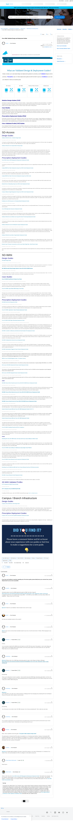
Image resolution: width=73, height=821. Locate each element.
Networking (23, 28)
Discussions (59, 58)
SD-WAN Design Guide (6, 260)
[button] (5, 53)
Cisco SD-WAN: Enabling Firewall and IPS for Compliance (13, 427)
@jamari (3, 630)
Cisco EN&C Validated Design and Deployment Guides (14, 38)
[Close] (30, 816)
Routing (33, 558)
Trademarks (43, 816)
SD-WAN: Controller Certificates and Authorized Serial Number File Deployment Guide (18, 330)
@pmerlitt (4, 607)
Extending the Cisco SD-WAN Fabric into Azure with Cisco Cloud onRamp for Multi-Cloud (20, 438)
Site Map (48, 816)
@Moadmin (4, 660)
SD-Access (46, 558)
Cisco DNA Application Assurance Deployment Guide (12, 208)
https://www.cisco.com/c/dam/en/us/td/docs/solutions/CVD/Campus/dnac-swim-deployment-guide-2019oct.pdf (25, 593)
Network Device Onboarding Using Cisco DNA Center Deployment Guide (16, 183)
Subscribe (65, 29)
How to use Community (61, 45)
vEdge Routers (5, 560)
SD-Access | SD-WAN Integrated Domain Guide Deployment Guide (14, 372)
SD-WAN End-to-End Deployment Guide (9, 302)
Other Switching (27, 558)
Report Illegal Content (55, 816)
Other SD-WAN (20, 558)
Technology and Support (14, 28)
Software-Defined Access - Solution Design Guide (11, 137)
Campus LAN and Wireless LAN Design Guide (11, 503)
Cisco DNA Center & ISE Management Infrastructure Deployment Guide (15, 160)
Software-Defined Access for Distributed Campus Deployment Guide (15, 224)
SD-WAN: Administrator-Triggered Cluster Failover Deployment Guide (15, 349)
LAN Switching (13, 558)
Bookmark (59, 29)
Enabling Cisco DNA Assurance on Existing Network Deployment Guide (15, 201)
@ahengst (4, 751)
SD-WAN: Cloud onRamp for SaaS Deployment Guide (12, 475)
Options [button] (70, 29)
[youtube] (59, 812)
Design (6, 92)
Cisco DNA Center (6, 558)
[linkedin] (55, 812)
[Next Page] (28, 801)
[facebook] (47, 812)
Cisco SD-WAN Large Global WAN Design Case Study (13, 288)
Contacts (8, 811)
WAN (10, 560)
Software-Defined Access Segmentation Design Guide (12, 145)
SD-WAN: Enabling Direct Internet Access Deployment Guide (13, 340)
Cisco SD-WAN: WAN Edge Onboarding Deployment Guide (13, 320)
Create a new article (60, 17)
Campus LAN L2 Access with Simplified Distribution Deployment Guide (15, 515)
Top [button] (3, 808)
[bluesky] (67, 812)
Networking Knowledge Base (32, 28)
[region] (15, 818)
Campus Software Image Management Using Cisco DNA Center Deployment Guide (17, 191)
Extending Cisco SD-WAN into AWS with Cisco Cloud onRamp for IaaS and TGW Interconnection (20, 467)
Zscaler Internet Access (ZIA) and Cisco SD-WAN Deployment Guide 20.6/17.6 (18, 409)
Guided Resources (61, 61)
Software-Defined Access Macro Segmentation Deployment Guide (14, 235)
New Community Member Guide (63, 48)
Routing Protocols (39, 558)
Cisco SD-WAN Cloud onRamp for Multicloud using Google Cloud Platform (17, 447)
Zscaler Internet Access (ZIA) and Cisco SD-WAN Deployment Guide (15, 418)
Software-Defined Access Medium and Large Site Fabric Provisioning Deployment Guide (18, 216)
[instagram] (63, 812)
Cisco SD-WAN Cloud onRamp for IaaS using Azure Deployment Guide (15, 459)
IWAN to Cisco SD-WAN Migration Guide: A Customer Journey (14, 358)
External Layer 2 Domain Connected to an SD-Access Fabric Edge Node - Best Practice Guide (20, 244)
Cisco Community (4, 28)
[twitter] (51, 812)
